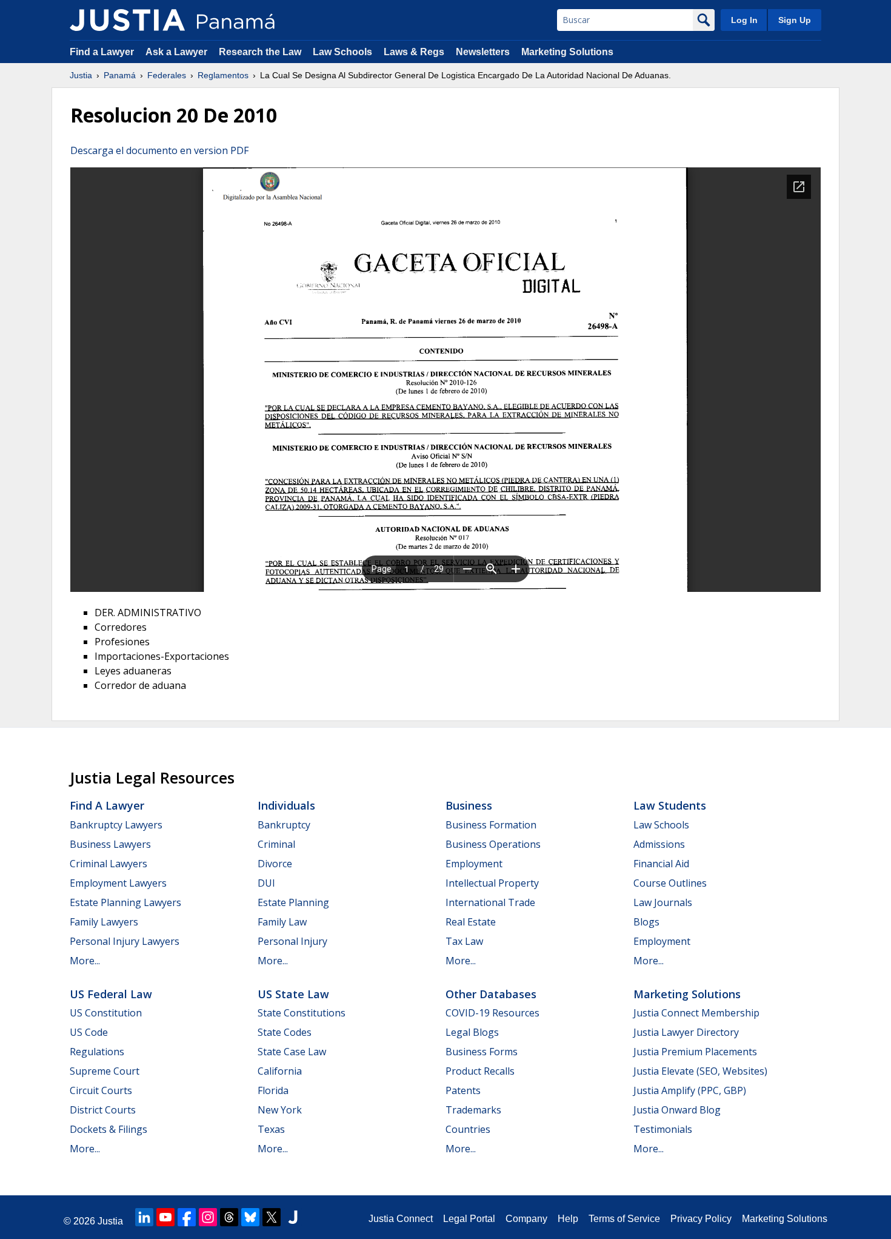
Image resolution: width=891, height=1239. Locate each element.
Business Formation (491, 824)
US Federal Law (111, 994)
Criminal (276, 844)
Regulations (97, 1051)
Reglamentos (223, 75)
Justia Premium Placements (695, 1051)
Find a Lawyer (102, 52)
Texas (271, 1129)
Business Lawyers (110, 844)
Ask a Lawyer (177, 52)
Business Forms (482, 1051)
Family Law (282, 921)
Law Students (669, 805)
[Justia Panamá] (127, 20)
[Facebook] (187, 1217)
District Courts (103, 1109)
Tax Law (464, 941)
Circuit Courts (101, 1090)
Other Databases (491, 994)
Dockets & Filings (108, 1129)
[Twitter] (271, 1217)
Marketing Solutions (567, 52)
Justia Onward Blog (677, 1109)
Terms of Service (624, 1219)
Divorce (275, 863)
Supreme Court (104, 1071)
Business (469, 805)
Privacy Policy (701, 1219)
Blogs (646, 921)
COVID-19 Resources (492, 1012)
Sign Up (794, 20)
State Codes (285, 1032)
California (280, 1071)
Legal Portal (469, 1219)
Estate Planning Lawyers (125, 902)
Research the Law (260, 52)
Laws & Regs (414, 52)
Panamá (120, 75)
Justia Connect (401, 1219)
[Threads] (229, 1217)
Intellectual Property (492, 883)
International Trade (490, 902)
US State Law (293, 994)
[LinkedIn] (144, 1217)
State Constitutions (301, 1012)
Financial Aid (661, 863)
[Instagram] (208, 1217)
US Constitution (106, 1012)
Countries (468, 1129)
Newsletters (483, 52)
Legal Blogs (472, 1032)
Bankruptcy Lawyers (116, 824)
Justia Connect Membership (696, 1012)
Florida (273, 1090)
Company (526, 1219)
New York (280, 1109)
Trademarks (473, 1109)
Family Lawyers (104, 921)
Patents (463, 1090)
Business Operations (493, 844)
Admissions (659, 844)
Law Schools (342, 52)
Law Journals (662, 902)
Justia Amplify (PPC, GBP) (689, 1090)
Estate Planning (293, 902)
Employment (474, 863)
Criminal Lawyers (108, 863)
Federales (166, 75)
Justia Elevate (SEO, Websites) (700, 1071)
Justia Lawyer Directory (686, 1032)
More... (85, 960)
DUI (266, 883)
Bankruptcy (284, 824)
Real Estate (471, 921)
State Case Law (292, 1051)
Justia (81, 75)
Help (568, 1219)
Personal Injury (292, 941)
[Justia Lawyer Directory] (293, 1217)
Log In (744, 20)
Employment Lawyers (118, 883)
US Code (89, 1032)
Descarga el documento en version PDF (159, 150)
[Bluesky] (250, 1217)
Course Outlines (670, 883)
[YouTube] (165, 1217)
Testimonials (662, 1129)
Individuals (286, 805)
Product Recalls (480, 1071)
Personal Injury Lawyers (124, 941)
